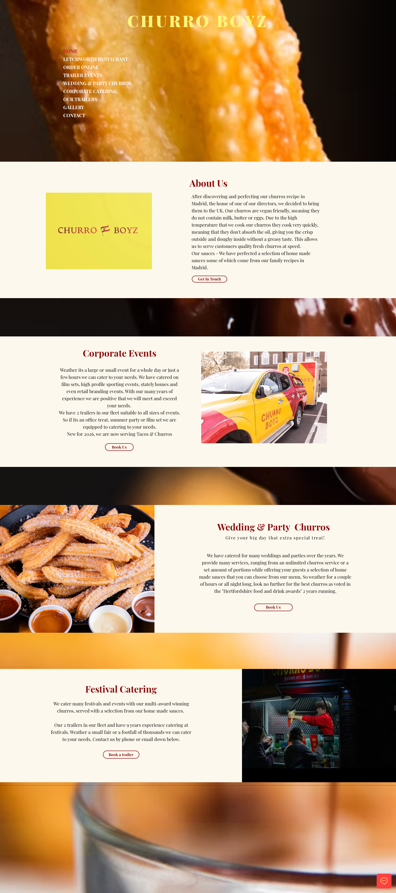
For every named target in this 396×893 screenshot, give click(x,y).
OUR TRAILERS (80, 99)
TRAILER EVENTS (81, 75)
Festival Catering (121, 689)
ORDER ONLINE (81, 67)
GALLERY (73, 107)
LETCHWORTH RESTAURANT (81, 59)
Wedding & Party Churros (273, 527)
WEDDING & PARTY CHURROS (81, 83)
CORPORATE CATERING (81, 91)
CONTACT (74, 115)
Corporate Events (119, 353)
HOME (70, 51)
